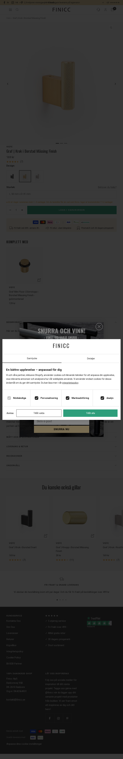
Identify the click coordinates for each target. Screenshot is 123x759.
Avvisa (10, 413)
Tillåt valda (38, 413)
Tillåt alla (90, 413)
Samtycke (32, 358)
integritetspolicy (70, 383)
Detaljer (91, 358)
